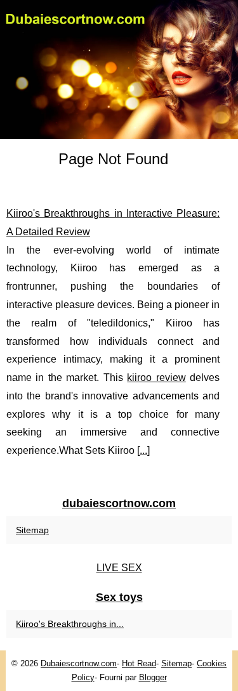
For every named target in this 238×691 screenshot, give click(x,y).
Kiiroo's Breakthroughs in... (70, 624)
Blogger (153, 677)
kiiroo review (156, 377)
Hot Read (139, 663)
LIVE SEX (119, 567)
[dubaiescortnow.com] (119, 69)
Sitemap (32, 530)
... (143, 450)
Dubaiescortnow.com (79, 663)
